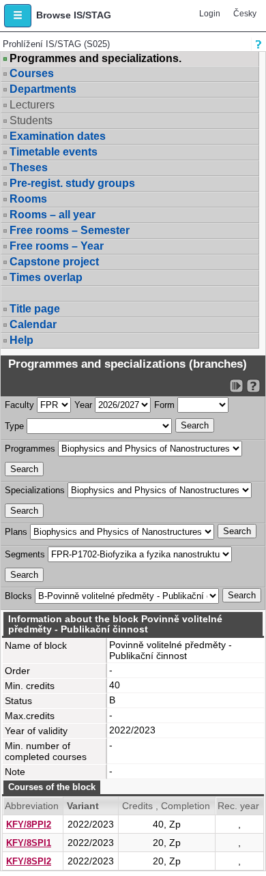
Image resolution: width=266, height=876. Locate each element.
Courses (32, 73)
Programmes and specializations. (95, 59)
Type (14, 426)
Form (164, 405)
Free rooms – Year (57, 246)
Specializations (35, 490)
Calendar (33, 324)
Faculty (19, 405)
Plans (16, 532)
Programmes (30, 448)
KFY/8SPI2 (28, 861)
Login (209, 13)
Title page (35, 309)
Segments (25, 554)
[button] (17, 15)
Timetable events (54, 152)
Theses (29, 167)
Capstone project (54, 261)
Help (21, 340)
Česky (244, 13)
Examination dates (58, 136)
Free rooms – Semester (70, 230)
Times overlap (46, 277)
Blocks (18, 596)
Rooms (28, 199)
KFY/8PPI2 (28, 824)
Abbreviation (32, 805)
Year (83, 405)
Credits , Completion (166, 805)
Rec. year (238, 805)
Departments (43, 89)
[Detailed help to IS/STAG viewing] (253, 386)
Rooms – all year (52, 214)
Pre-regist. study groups (72, 183)
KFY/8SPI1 (28, 843)
